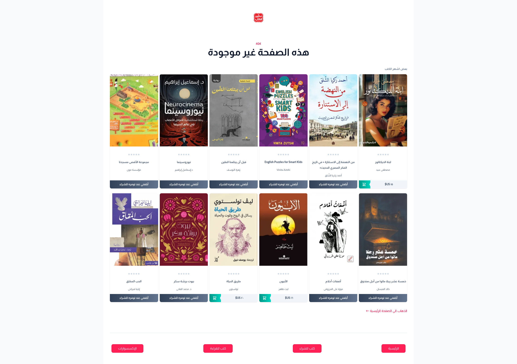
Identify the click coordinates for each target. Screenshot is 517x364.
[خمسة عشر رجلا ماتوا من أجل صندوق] (383, 229)
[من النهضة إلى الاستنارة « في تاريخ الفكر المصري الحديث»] (333, 110)
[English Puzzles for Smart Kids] (283, 110)
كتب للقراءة (218, 348)
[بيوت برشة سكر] (184, 229)
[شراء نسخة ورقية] (383, 184)
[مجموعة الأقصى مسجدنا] (134, 110)
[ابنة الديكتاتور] (383, 110)
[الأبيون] (283, 229)
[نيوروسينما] (184, 110)
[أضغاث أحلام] (333, 229)
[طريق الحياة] (233, 229)
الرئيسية (393, 348)
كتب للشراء (307, 348)
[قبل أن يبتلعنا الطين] (233, 110)
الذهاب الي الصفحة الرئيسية (386, 311)
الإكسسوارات (127, 348)
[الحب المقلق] (134, 229)
